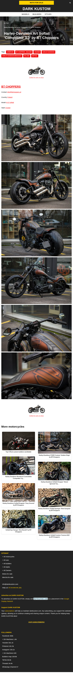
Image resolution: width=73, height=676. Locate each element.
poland (26, 56)
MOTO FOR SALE (36, 3)
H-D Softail (10, 102)
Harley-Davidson (48, 52)
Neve (27, 674)
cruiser (37, 52)
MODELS (25, 14)
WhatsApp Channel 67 (10, 667)
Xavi (7, 23)
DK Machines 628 (10, 653)
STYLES (48, 14)
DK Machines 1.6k (10, 639)
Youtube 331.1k (7, 643)
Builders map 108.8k (9, 657)
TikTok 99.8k (6, 660)
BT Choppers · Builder (24, 52)
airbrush (10, 52)
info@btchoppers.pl (14, 92)
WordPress (43, 674)
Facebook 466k (7, 636)
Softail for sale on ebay (36, 77)
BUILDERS (37, 14)
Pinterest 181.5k (8, 646)
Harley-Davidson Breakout (11, 56)
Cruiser (8, 108)
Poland (9, 97)
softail (34, 56)
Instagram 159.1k (8, 650)
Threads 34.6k (7, 663)
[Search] (70, 2)
